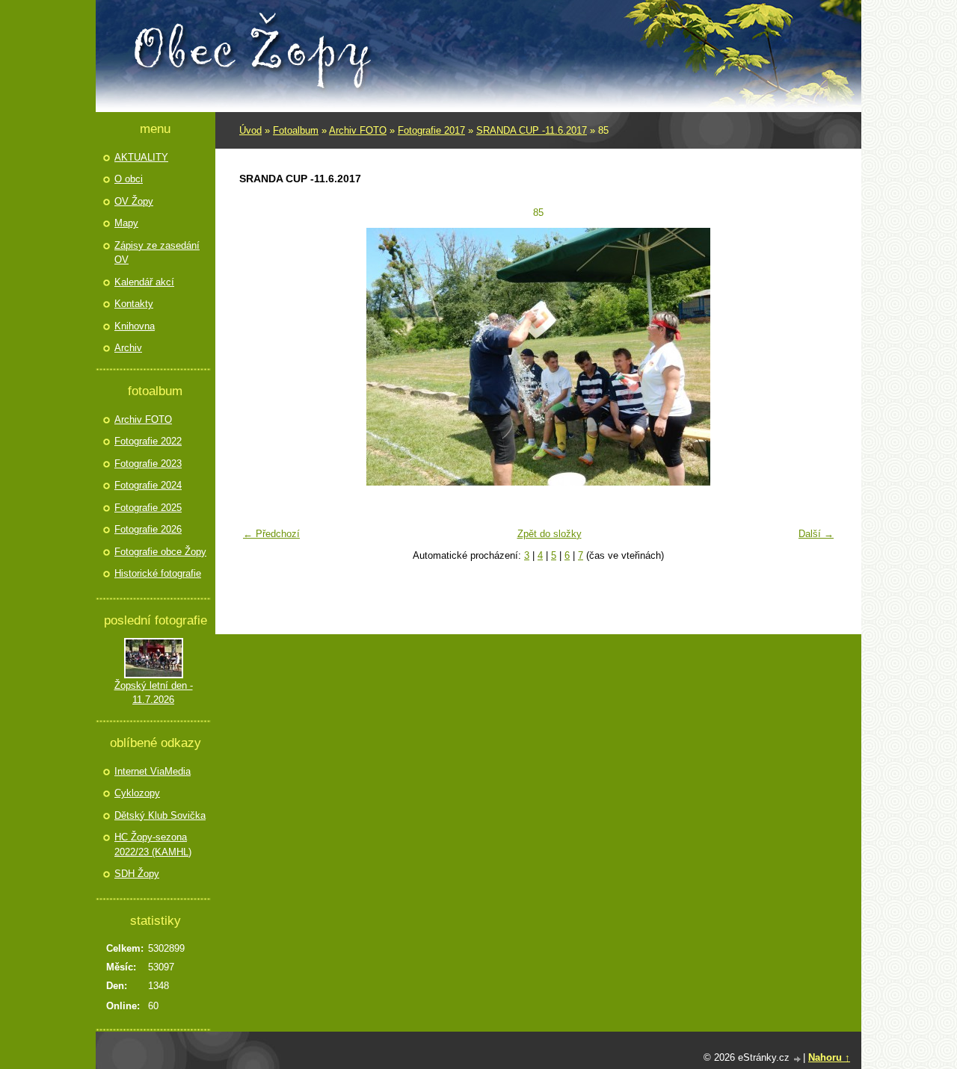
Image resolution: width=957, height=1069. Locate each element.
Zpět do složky (549, 533)
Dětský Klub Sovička (160, 815)
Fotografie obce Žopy (160, 551)
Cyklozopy (137, 793)
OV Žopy (133, 201)
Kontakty (133, 303)
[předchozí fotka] (260, 357)
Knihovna (134, 326)
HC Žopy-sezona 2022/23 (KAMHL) (152, 844)
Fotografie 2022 (148, 441)
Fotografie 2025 (148, 507)
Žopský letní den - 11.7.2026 (153, 693)
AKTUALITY (141, 157)
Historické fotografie (157, 573)
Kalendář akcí (144, 282)
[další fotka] (817, 357)
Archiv (128, 347)
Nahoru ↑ (829, 1057)
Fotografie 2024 (148, 485)
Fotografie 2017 (431, 130)
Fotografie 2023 (148, 463)
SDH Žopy (136, 873)
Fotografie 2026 (148, 529)
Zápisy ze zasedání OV (157, 253)
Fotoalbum (296, 130)
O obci (128, 179)
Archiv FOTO (358, 130)
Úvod (250, 130)
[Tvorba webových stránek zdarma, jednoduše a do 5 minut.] (798, 1059)
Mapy (126, 223)
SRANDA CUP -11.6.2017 (531, 130)
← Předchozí (271, 533)
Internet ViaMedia (152, 771)
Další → (816, 533)
